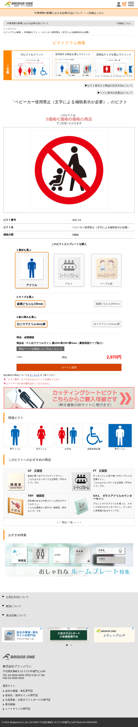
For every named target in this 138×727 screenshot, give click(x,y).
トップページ (9, 29)
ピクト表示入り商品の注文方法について (110, 85)
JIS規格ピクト (30, 32)
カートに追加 (69, 367)
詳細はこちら (96, 12)
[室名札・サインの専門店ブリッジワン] (25, 5)
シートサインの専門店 (17, 708)
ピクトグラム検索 (12, 32)
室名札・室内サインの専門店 (21, 695)
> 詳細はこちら (123, 23)
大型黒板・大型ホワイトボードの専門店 (27, 699)
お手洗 (68, 449)
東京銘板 (10, 704)
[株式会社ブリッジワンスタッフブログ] (115, 634)
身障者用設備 (93, 449)
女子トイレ (41, 449)
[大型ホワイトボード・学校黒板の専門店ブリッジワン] (69, 634)
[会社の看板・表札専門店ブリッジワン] (23, 634)
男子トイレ (15, 449)
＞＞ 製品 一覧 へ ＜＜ (69, 522)
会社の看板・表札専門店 (19, 690)
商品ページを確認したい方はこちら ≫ (40, 348)
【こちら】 (34, 375)
